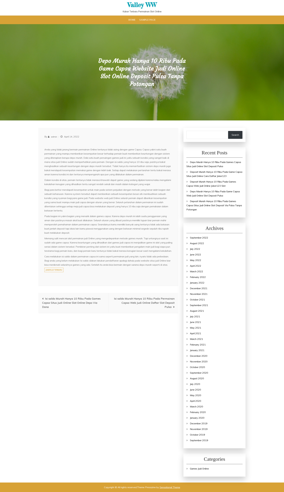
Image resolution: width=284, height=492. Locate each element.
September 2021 (199, 305)
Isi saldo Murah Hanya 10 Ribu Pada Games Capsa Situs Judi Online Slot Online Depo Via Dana (71, 303)
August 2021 (197, 310)
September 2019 (199, 440)
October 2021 (197, 299)
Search (235, 134)
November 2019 (199, 429)
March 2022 (196, 271)
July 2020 (195, 384)
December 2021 (198, 288)
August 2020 (197, 378)
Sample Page (147, 20)
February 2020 (198, 412)
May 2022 (195, 260)
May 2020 (195, 395)
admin (54, 136)
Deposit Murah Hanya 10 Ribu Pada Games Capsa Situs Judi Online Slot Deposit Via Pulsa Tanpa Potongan (214, 205)
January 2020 (197, 417)
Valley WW (142, 4)
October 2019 (197, 434)
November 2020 (199, 361)
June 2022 (195, 254)
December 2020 (198, 355)
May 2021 (195, 327)
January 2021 (197, 350)
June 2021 (195, 322)
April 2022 (195, 265)
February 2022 (198, 277)
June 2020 (195, 389)
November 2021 (199, 293)
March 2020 (196, 406)
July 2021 (195, 316)
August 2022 (197, 243)
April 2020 (195, 400)
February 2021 (198, 344)
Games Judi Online (199, 468)
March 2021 (196, 338)
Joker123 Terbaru (54, 270)
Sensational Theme (170, 487)
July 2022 (195, 248)
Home (131, 20)
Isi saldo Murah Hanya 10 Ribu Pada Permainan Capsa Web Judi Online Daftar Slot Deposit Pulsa (144, 303)
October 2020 (197, 367)
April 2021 (195, 333)
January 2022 (197, 282)
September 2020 (199, 372)
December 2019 (198, 423)
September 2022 (199, 237)
